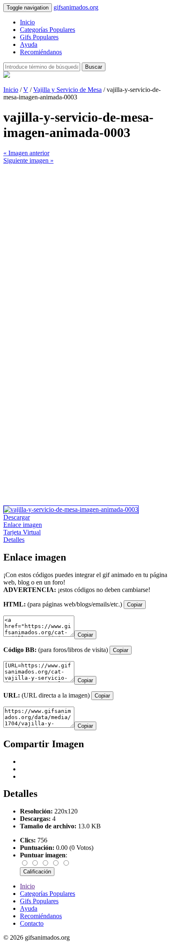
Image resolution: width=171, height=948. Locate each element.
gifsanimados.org (76, 7)
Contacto (32, 923)
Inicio (27, 22)
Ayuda (28, 44)
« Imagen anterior (26, 152)
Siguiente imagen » (28, 160)
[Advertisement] (85, 249)
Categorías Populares (47, 29)
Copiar (134, 605)
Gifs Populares (39, 37)
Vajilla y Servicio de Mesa (67, 89)
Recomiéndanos (41, 51)
